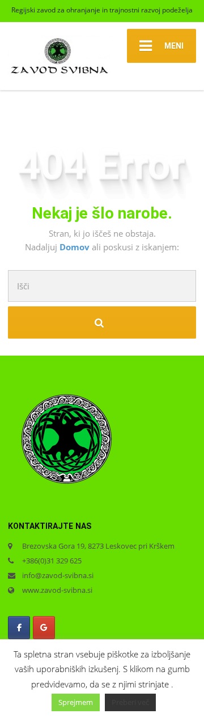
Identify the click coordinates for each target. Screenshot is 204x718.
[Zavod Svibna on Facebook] (19, 627)
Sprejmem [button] (75, 702)
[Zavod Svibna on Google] (44, 627)
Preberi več (130, 702)
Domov (76, 247)
